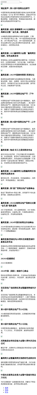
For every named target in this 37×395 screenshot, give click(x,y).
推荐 (6, 388)
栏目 (6, 392)
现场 (6, 390)
